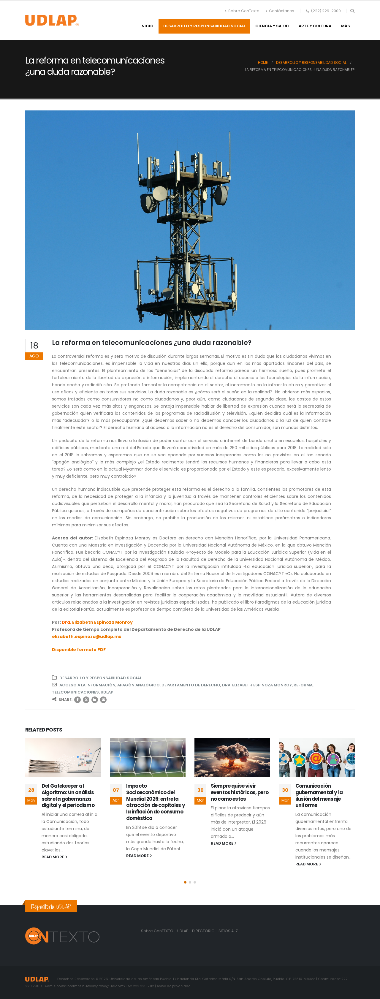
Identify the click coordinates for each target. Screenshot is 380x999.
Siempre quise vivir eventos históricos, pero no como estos (239, 792)
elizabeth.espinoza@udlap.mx (86, 636)
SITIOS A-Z (228, 930)
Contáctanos (281, 10)
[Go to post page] (63, 757)
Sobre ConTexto (243, 10)
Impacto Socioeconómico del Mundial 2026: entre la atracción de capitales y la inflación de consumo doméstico (155, 802)
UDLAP (107, 692)
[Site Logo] (52, 20)
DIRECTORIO (204, 930)
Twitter (86, 699)
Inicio (146, 26)
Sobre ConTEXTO (157, 930)
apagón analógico (138, 685)
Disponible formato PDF (79, 650)
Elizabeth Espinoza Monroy (102, 622)
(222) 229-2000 (326, 10)
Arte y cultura (315, 26)
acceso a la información (87, 685)
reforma (303, 685)
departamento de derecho (191, 685)
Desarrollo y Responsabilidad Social (204, 26)
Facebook (77, 699)
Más (345, 26)
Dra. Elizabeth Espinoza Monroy (257, 685)
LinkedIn (94, 699)
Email (103, 699)
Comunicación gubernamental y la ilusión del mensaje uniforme (319, 795)
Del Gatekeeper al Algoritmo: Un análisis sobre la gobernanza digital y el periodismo (68, 795)
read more (53, 856)
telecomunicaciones (75, 692)
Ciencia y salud (272, 26)
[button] (352, 11)
